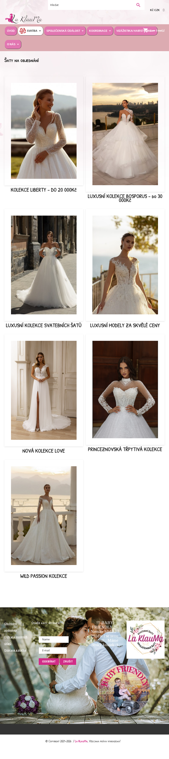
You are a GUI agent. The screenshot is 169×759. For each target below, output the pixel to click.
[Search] (138, 5)
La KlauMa (81, 741)
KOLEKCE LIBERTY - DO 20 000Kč (44, 189)
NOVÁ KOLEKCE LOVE (43, 450)
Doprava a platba (15, 650)
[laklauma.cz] (23, 17)
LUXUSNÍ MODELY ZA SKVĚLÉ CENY (125, 325)
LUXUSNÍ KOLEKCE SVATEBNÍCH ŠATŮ (43, 325)
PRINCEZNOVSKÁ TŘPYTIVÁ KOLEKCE (125, 449)
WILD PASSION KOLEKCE (43, 575)
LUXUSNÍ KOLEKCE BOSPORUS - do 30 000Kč (125, 197)
